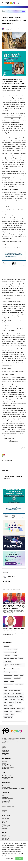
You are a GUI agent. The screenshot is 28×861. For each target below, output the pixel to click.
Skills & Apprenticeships (8, 767)
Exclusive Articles (6, 785)
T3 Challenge (18, 166)
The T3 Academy (6, 177)
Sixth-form (11, 702)
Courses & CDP (5, 838)
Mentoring (6, 693)
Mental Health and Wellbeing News (12, 690)
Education (4, 761)
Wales (12, 714)
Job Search (5, 778)
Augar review (7, 655)
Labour (12, 681)
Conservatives (7, 661)
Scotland (20, 699)
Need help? (4, 828)
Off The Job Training (13, 696)
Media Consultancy (6, 801)
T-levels (6, 711)
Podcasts (4, 810)
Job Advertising (6, 800)
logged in (13, 476)
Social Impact (5, 768)
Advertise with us (6, 751)
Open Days (4, 841)
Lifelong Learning (19, 684)
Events (3, 824)
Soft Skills (18, 702)
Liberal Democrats (8, 684)
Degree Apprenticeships (10, 672)
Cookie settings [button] (9, 858)
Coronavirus (7, 669)
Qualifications (13, 699)
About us (4, 746)
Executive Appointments (8, 775)
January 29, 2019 (9, 29)
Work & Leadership (6, 765)
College (21, 658)
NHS (5, 696)
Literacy (6, 687)
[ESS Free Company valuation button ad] (14, 496)
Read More (4, 856)
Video (3, 811)
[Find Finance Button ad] (14, 558)
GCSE (21, 675)
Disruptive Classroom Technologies (10, 385)
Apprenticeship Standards (10, 649)
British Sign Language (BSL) (10, 658)
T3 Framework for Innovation (17, 119)
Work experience (8, 717)
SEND (5, 702)
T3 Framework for (6, 386)
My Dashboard (5, 822)
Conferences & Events (7, 837)
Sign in (23, 3)
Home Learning (7, 678)
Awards (4, 835)
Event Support (5, 802)
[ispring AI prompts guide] (14, 543)
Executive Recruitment (7, 777)
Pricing (3, 796)
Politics (5, 699)
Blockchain (15, 655)
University (6, 714)
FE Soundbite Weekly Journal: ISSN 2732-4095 (13, 788)
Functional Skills (8, 675)
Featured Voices (6, 787)
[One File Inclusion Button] (14, 527)
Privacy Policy (5, 753)
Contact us (4, 747)
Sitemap (4, 754)
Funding (16, 675)
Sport (5, 705)
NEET (12, 693)
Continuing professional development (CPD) (13, 665)
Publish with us (5, 750)
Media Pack (5, 797)
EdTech (4, 763)
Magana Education (16, 150)
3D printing (6, 646)
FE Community (5, 749)
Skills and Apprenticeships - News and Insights (13, 440)
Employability (5, 764)
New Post (4, 821)
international (17, 678)
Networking (5, 839)
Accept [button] (19, 858)
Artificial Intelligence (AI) (10, 652)
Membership (5, 827)
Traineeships (18, 711)
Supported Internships (9, 708)
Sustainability (20, 708)
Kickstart (6, 681)
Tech (11, 711)
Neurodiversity (19, 693)
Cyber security (15, 669)
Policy (21, 696)
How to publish (5, 818)
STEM (10, 705)
